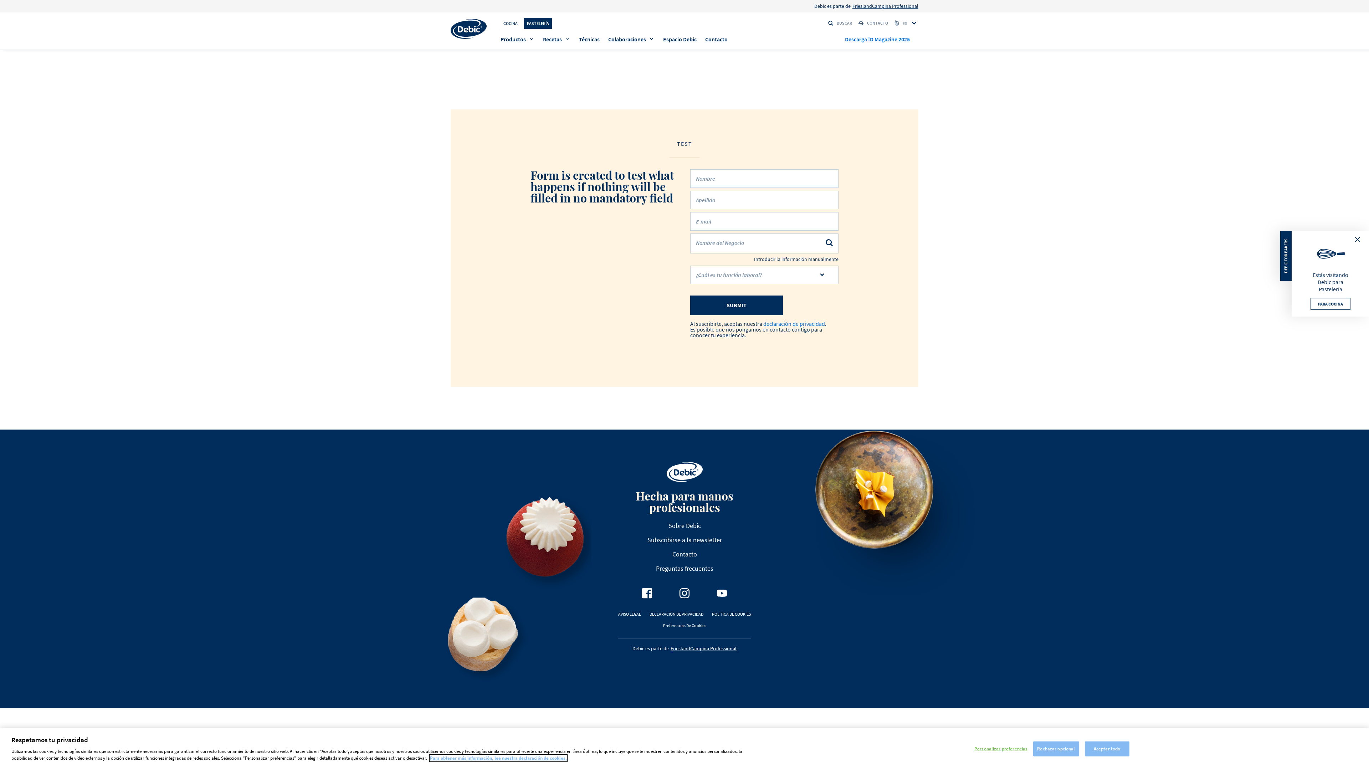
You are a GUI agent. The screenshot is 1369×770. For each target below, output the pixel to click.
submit (737, 305)
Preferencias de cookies (684, 625)
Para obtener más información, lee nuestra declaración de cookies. (498, 758)
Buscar (844, 23)
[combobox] (764, 275)
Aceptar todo (1107, 748)
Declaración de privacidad (676, 614)
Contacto (877, 23)
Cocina (510, 23)
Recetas (552, 39)
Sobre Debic (684, 526)
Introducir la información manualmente (796, 259)
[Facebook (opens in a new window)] (647, 593)
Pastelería (538, 23)
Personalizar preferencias (1000, 748)
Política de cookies (731, 614)
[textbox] (759, 277)
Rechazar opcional (1056, 748)
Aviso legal (629, 614)
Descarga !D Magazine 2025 (877, 39)
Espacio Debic (680, 39)
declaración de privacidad (794, 323)
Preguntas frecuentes (684, 568)
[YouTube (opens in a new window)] (722, 593)
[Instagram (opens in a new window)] (684, 593)
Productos (513, 39)
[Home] (469, 29)
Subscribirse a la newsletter (684, 540)
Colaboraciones (627, 39)
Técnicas (589, 39)
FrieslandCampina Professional (885, 6)
